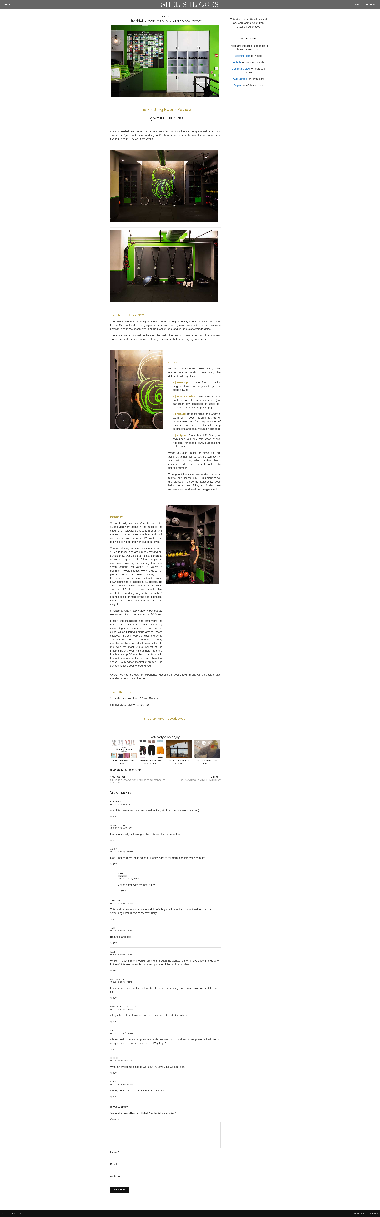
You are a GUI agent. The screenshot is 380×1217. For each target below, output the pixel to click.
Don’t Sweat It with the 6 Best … (123, 762)
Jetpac (238, 85)
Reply (115, 816)
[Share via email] (118, 770)
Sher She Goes (190, 4)
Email (114, 1164)
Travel (7, 5)
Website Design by (364, 1214)
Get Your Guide (241, 68)
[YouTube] (367, 4)
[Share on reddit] (139, 770)
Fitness (165, 16)
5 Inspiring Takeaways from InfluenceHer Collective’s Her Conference (137, 780)
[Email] (371, 4)
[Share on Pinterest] (130, 770)
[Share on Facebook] (122, 770)
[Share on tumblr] (133, 770)
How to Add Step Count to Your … (206, 762)
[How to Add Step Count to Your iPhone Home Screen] (207, 749)
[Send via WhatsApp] (136, 770)
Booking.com (242, 55)
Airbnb (237, 62)
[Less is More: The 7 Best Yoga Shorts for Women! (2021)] (151, 749)
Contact (356, 5)
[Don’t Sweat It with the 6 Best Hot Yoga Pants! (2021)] (124, 749)
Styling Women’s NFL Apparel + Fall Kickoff (201, 778)
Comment (117, 1119)
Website (115, 1176)
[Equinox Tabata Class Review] (179, 749)
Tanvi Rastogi (117, 825)
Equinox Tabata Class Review (178, 762)
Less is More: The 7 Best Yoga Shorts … (151, 762)
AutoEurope (240, 78)
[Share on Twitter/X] (126, 770)
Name (114, 1152)
